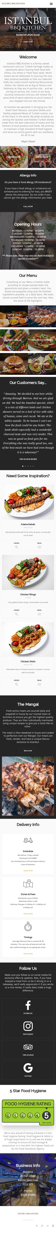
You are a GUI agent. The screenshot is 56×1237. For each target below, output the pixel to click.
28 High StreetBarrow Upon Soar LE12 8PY (28, 1180)
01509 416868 (28, 1194)
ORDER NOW (28, 871)
